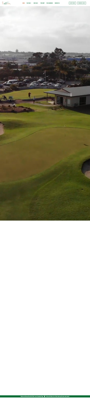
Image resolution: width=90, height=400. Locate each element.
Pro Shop (42, 3)
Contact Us (57, 3)
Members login (81, 3)
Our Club (36, 3)
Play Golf (29, 3)
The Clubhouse (49, 3)
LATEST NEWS (72, 3)
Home (23, 3)
